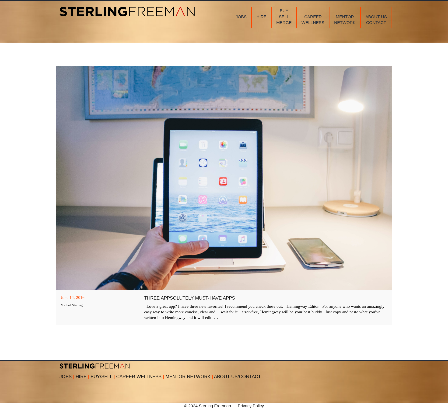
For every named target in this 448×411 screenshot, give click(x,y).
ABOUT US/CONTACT (237, 376)
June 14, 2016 (72, 297)
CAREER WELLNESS (140, 376)
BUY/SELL (103, 376)
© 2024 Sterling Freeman (207, 406)
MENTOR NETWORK (189, 376)
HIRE (82, 376)
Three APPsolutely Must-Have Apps (189, 297)
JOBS (67, 376)
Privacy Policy (251, 406)
